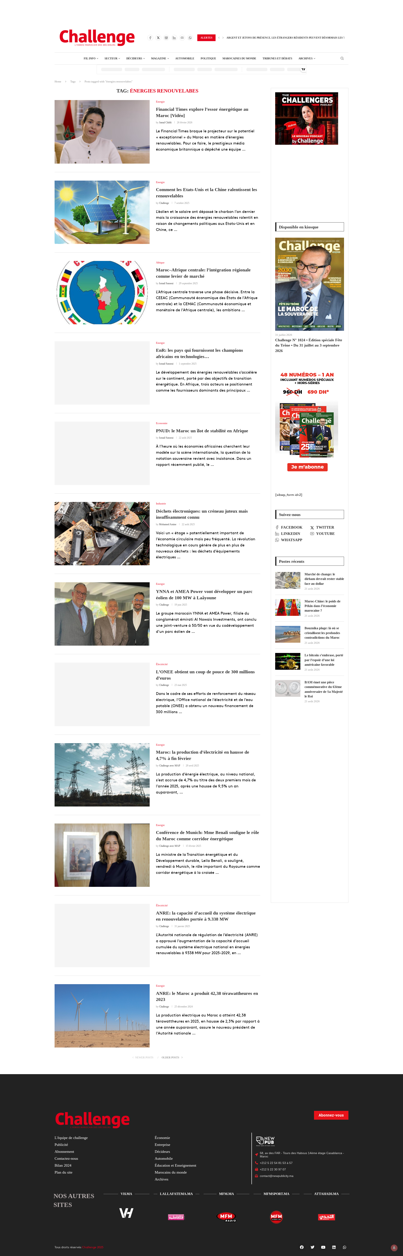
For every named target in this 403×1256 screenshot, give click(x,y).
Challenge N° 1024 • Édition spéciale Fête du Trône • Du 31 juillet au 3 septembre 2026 (308, 345)
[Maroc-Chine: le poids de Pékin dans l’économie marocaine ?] (287, 607)
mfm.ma (226, 1194)
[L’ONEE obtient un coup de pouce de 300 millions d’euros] (102, 694)
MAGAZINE (158, 58)
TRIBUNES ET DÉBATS (277, 58)
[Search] (342, 58)
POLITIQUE (208, 58)
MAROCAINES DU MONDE (239, 58)
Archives (161, 1179)
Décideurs (162, 1151)
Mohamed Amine (167, 524)
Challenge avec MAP (169, 765)
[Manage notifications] (394, 1247)
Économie (162, 1138)
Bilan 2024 (63, 1165)
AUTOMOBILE (184, 58)
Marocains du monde (171, 1172)
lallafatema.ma (176, 1194)
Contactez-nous (66, 1158)
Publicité (61, 1145)
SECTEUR (111, 58)
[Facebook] (150, 38)
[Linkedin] (174, 38)
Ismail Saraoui (166, 283)
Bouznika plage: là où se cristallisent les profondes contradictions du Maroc (322, 632)
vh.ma (126, 1194)
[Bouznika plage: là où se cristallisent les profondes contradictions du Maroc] (287, 634)
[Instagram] (166, 38)
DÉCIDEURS (134, 58)
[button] (219, 37)
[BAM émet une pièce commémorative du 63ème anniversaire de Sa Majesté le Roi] (287, 688)
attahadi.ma (326, 1194)
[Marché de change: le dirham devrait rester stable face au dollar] (287, 580)
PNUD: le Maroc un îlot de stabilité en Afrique (202, 430)
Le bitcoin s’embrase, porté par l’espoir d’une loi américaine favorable (324, 659)
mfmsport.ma (276, 1194)
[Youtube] (182, 38)
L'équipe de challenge (71, 1138)
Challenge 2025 (92, 1247)
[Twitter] (158, 38)
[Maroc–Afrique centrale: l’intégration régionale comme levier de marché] (102, 292)
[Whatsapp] (190, 38)
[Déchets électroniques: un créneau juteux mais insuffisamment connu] (102, 533)
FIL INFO (90, 58)
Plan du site (63, 1172)
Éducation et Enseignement (175, 1165)
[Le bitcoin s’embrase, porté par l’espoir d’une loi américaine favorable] (287, 661)
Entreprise (162, 1145)
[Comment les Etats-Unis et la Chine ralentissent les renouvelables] (102, 212)
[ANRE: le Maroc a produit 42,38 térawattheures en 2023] (102, 1016)
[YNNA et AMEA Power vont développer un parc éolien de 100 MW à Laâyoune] (102, 614)
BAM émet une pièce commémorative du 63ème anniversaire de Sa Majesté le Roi (324, 689)
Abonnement (64, 1151)
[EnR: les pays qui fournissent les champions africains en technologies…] (102, 373)
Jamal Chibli (165, 122)
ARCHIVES (305, 58)
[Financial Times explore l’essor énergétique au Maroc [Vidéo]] (102, 131)
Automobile (164, 1158)
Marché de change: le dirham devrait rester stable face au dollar (324, 578)
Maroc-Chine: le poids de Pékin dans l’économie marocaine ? (322, 605)
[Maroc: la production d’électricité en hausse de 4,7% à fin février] (102, 774)
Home (58, 81)
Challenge (164, 203)
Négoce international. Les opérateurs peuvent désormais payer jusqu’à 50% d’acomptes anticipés (298, 37)
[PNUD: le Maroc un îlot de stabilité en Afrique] (102, 453)
